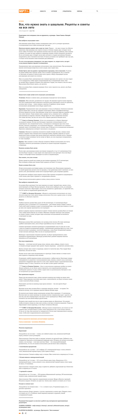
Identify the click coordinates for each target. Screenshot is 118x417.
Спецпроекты (67, 11)
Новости (43, 11)
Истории (54, 11)
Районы (79, 11)
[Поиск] (97, 11)
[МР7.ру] (24, 11)
